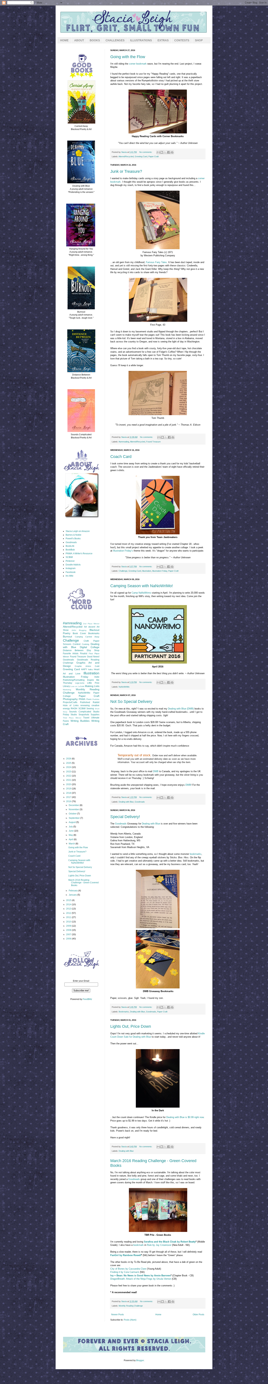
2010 (69, 921)
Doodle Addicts (73, 564)
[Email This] (158, 152)
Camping (79, 637)
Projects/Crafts (70, 702)
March (72, 843)
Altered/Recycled (126, 156)
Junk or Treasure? (126, 171)
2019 (69, 788)
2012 (69, 913)
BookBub (70, 549)
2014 (69, 904)
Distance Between (73, 650)
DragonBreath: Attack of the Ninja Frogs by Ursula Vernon (140, 1278)
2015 (69, 900)
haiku (90, 669)
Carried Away (92, 637)
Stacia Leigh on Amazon (78, 531)
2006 (69, 938)
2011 (69, 917)
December (74, 805)
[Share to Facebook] (168, 152)
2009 (69, 926)
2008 (69, 930)
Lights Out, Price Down (130, 1026)
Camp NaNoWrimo (141, 592)
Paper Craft (153, 156)
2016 (69, 801)
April (71, 839)
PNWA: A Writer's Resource (79, 553)
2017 (69, 797)
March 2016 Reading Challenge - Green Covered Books (83, 883)
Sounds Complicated (80, 711)
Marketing (67, 690)
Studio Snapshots (80, 714)
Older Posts (198, 1314)
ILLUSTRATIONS (141, 40)
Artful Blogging (79, 630)
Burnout (67, 636)
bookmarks (195, 854)
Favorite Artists (70, 653)
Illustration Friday (159, 571)
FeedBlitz (87, 999)
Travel (86, 717)
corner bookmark (138, 63)
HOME (64, 40)
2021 (69, 780)
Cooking (85, 644)
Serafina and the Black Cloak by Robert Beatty (170, 1241)
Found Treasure (153, 442)
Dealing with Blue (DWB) (181, 708)
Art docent (89, 627)
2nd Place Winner (91, 624)
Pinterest (70, 561)
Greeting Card (141, 156)
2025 (69, 763)
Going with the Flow (127, 56)
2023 (69, 771)
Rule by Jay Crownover (159, 1245)
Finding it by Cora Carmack (124, 1272)
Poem (89, 699)
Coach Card (120, 456)
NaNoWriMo (124, 687)
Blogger (140, 1360)
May (71, 835)
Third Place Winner (72, 718)
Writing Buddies (80, 720)
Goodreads (140, 802)
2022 (69, 776)
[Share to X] (165, 152)
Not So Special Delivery (131, 701)
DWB (155, 771)
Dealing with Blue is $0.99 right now (185, 1117)
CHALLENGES (115, 40)
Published (85, 702)
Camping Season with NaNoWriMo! (141, 586)
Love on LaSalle (77, 686)
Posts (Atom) (130, 1320)
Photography (70, 699)
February (73, 890)
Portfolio (95, 699)
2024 (69, 767)
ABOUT (79, 40)
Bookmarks (124, 1012)
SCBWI (69, 557)
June (71, 831)
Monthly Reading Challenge (131, 1306)
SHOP (199, 40)
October (73, 813)
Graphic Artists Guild (87, 666)
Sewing (90, 708)
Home (158, 1314)
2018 (69, 793)
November (74, 809)
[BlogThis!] (162, 152)
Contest (76, 644)
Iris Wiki (69, 576)
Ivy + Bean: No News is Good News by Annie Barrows (140, 1275)
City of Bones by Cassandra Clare (128, 1268)
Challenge (123, 571)
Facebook (70, 572)
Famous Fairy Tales (156, 262)
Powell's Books (73, 538)
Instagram (70, 568)
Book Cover (79, 633)
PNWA (82, 699)
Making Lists (92, 686)
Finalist (83, 653)
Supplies (95, 714)
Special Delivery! (125, 816)
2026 (69, 758)
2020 (69, 784)
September (74, 818)
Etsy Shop (93, 650)
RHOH (74, 708)
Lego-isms (79, 683)
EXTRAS (163, 40)
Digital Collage (89, 647)
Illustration (146, 571)
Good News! (93, 656)
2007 (69, 934)
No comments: (146, 152)
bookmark (138, 1245)
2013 (69, 908)
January (73, 895)
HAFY (84, 669)
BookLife (70, 546)
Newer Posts (117, 1314)
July (71, 826)
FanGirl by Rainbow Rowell (125, 1255)
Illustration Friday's (122, 550)
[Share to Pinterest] (172, 152)
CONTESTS (181, 40)
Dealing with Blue (126, 802)
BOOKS (95, 40)
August (72, 822)
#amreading (124, 442)
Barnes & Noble (73, 535)
